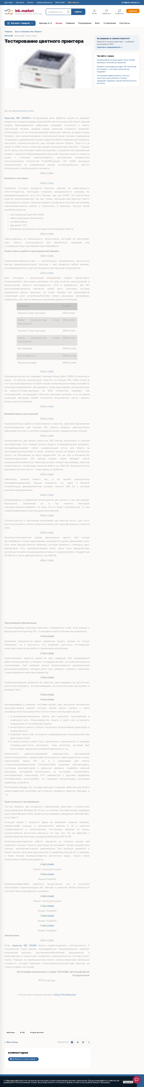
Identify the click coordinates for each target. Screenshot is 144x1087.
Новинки (70, 23)
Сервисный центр (44, 3)
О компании (110, 23)
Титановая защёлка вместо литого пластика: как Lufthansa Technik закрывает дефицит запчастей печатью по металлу (117, 79)
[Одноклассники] (89, 1042)
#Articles (11, 1032)
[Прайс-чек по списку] (68, 12)
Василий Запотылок (23, 111)
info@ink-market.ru (131, 3)
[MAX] (83, 1042)
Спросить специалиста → (110, 47)
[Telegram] (72, 1042)
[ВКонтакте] (77, 1042)
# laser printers (37, 1032)
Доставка (8, 3)
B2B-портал (73, 3)
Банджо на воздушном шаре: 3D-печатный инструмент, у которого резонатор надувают (116, 69)
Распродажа (84, 23)
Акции (59, 23)
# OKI (22, 1032)
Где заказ (20, 3)
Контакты (125, 23)
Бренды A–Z (45, 23)
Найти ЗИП (60, 3)
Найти (78, 12)
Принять (128, 1082)
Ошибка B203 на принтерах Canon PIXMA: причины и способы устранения (116, 61)
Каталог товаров (20, 23)
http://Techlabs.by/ (65, 994)
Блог (97, 23)
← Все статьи (11, 1042)
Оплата (30, 3)
